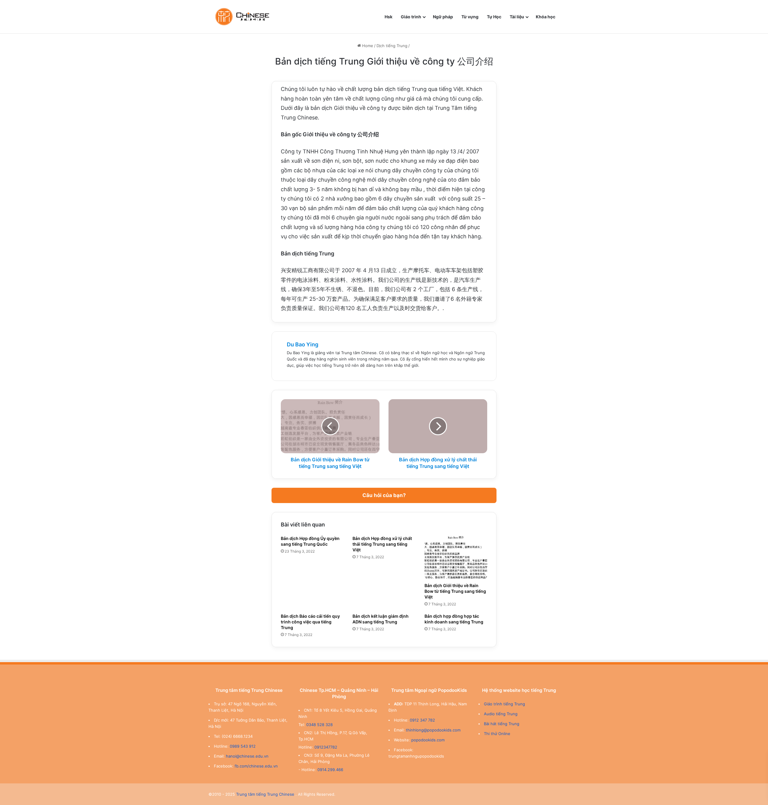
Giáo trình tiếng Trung (504, 703)
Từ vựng (469, 16)
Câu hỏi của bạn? (384, 495)
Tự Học (494, 16)
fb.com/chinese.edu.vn (256, 766)
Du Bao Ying (302, 344)
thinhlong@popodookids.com (433, 730)
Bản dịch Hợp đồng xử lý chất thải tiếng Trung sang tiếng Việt (382, 544)
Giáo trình (411, 16)
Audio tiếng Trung (501, 713)
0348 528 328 (319, 724)
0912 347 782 (422, 720)
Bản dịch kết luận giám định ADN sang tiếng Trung (380, 619)
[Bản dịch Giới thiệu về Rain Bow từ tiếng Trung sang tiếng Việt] (455, 557)
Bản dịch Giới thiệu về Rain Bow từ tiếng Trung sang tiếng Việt (455, 591)
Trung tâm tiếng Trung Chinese (265, 794)
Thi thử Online (497, 733)
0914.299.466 (330, 769)
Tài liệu (517, 16)
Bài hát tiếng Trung (501, 723)
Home (367, 45)
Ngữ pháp (443, 16)
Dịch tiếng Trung (391, 45)
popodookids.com (428, 739)
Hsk (388, 16)
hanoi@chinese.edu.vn (247, 756)
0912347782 (325, 747)
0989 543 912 (243, 746)
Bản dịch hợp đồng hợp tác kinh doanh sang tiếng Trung (453, 619)
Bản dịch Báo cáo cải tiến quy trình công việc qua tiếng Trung (310, 622)
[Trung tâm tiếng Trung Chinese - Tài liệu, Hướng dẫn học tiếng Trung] (242, 16)
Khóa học (545, 16)
